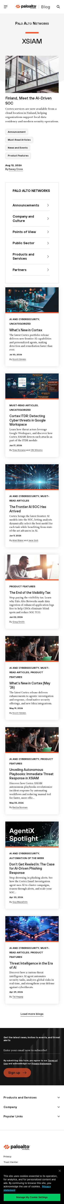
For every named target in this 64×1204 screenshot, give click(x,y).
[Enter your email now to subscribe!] (32, 1053)
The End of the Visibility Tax (29, 592)
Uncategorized (20, 323)
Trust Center (11, 1162)
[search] (56, 6)
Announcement (17, 132)
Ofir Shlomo (37, 450)
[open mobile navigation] (7, 6)
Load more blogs (32, 1013)
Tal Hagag (17, 996)
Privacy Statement (41, 1063)
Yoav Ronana (19, 450)
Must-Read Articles (19, 139)
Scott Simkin (19, 359)
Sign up (14, 1073)
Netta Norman (20, 807)
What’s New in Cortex (25, 330)
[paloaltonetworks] (26, 6)
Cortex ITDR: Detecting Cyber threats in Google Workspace (27, 420)
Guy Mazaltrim (20, 902)
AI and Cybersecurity (24, 319)
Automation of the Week (26, 858)
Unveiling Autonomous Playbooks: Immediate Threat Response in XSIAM (31, 774)
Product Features (18, 155)
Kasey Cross (16, 169)
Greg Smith (18, 622)
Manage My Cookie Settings (32, 1197)
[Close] (60, 1171)
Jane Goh (33, 540)
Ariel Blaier (17, 540)
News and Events (18, 147)
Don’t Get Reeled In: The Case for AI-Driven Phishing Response (32, 868)
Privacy (7, 1156)
